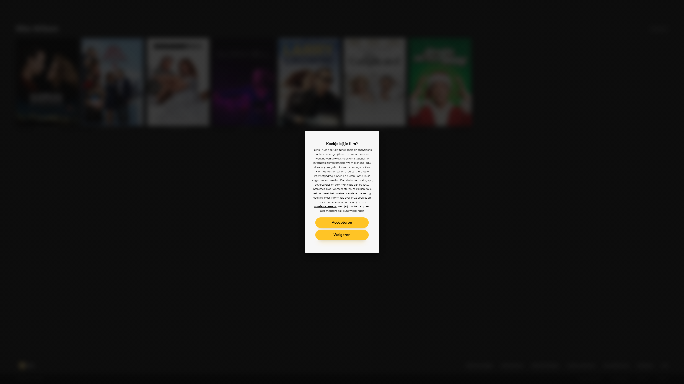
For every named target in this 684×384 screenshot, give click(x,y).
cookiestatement (325, 206)
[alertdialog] (342, 192)
